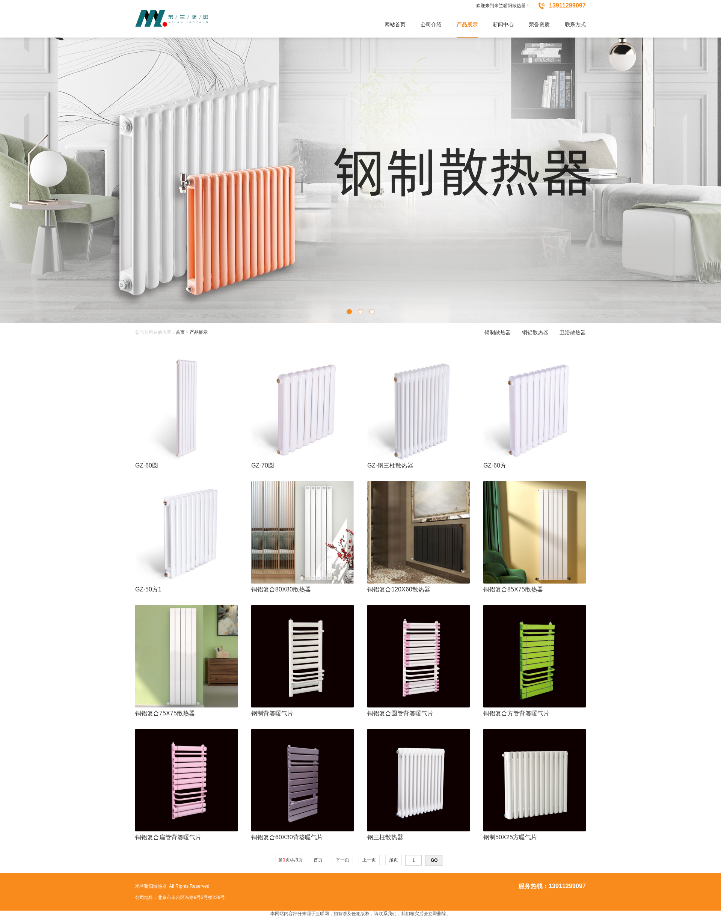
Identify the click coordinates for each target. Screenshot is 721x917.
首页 (180, 332)
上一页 (369, 860)
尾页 (393, 860)
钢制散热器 (497, 332)
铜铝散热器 (535, 332)
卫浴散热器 (573, 332)
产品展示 (199, 332)
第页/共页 (290, 860)
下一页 (342, 860)
